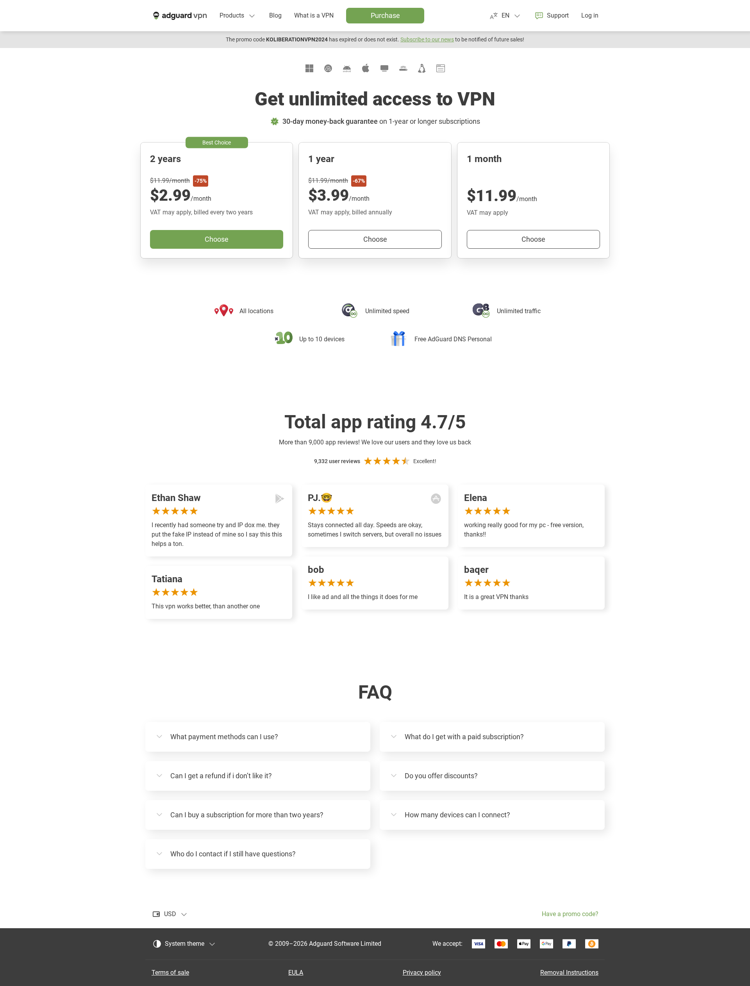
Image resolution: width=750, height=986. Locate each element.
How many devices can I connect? (457, 815)
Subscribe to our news (427, 39)
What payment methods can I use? (224, 737)
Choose (533, 239)
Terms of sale (170, 972)
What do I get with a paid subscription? (464, 737)
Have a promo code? (570, 914)
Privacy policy (422, 972)
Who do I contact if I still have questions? (233, 854)
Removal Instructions (569, 972)
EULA (295, 972)
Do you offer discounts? (441, 776)
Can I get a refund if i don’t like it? (221, 776)
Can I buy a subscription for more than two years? (246, 815)
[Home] (179, 15)
